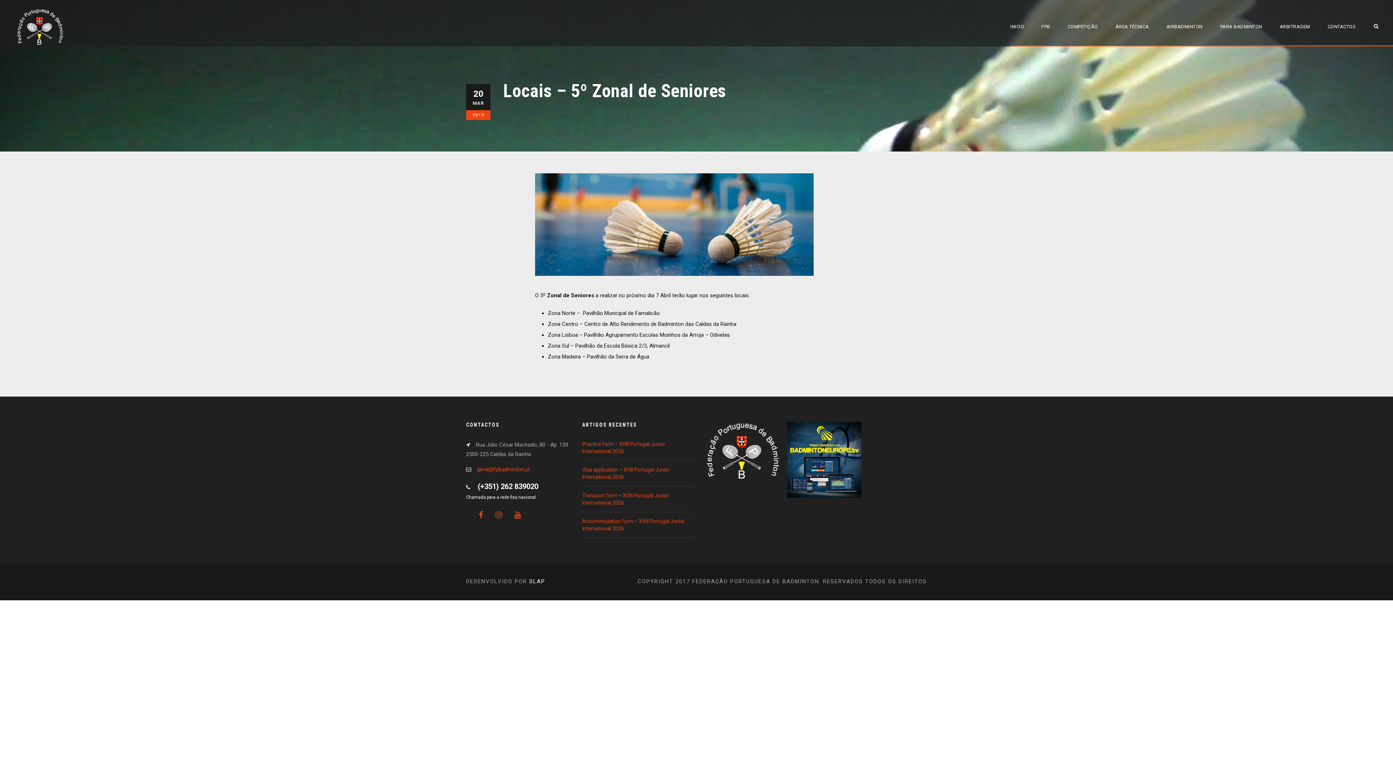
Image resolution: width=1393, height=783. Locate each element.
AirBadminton (1185, 26)
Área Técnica (1132, 26)
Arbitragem (1295, 26)
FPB (1045, 26)
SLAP (537, 581)
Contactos (1342, 26)
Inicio (1017, 26)
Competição (1083, 26)
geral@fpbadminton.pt (503, 469)
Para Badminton (1241, 26)
